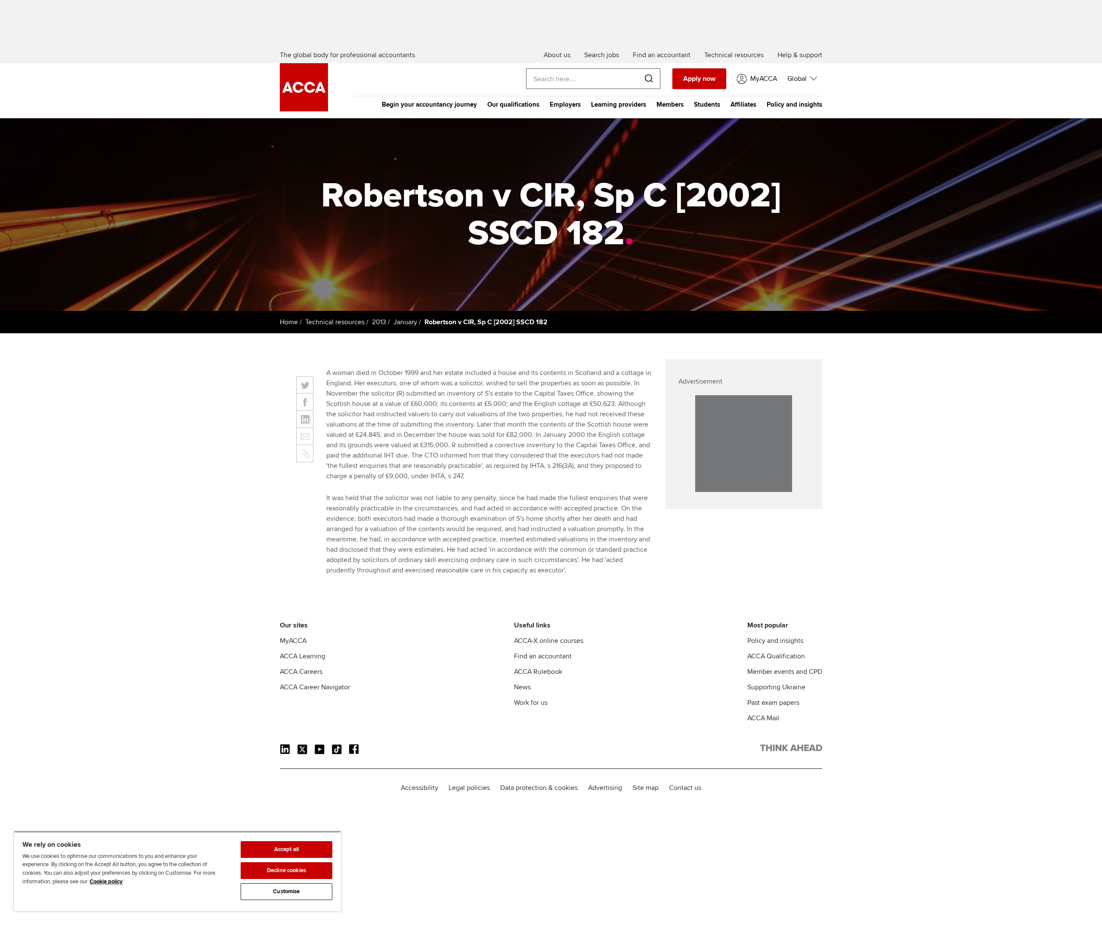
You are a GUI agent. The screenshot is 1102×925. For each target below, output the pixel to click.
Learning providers (618, 104)
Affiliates (743, 104)
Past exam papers (773, 702)
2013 (379, 322)
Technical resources (335, 322)
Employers (565, 104)
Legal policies (469, 788)
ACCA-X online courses (548, 640)
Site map (645, 788)
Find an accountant (543, 656)
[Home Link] (791, 749)
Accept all (286, 849)
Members (670, 104)
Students (707, 104)
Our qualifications (513, 104)
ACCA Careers (301, 671)
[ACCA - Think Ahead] (304, 109)
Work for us (531, 702)
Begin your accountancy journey (429, 104)
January (405, 322)
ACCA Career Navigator (315, 687)
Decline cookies (286, 870)
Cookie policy (106, 881)
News (522, 687)
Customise (286, 891)
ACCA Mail (763, 718)
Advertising (605, 788)
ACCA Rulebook (538, 671)
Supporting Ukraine (776, 687)
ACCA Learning (302, 656)
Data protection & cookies (539, 788)
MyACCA (293, 640)
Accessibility (419, 788)
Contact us (685, 788)
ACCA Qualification (776, 656)
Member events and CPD (784, 671)
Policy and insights (794, 104)
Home (289, 322)
